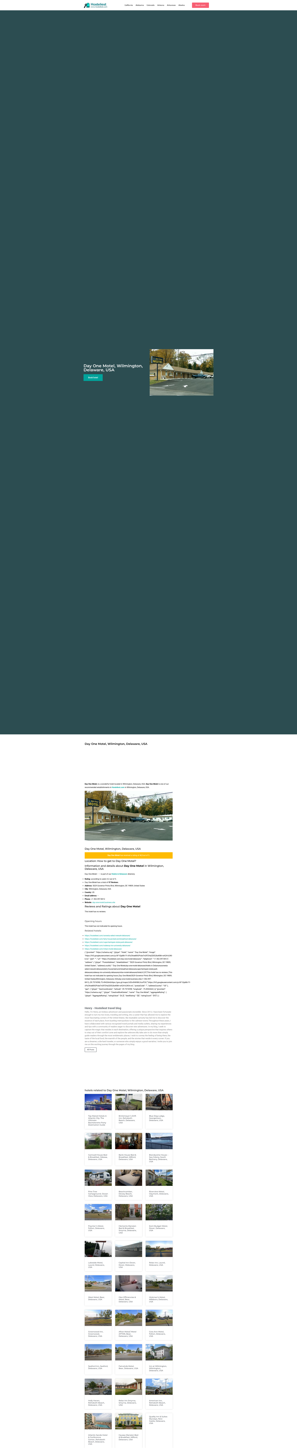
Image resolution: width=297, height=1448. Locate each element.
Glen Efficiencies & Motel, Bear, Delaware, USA (127, 1299)
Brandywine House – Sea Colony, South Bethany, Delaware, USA (158, 1158)
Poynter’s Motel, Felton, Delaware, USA (96, 1228)
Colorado (151, 5)
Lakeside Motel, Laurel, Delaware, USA (96, 1265)
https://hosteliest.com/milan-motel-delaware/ (103, 949)
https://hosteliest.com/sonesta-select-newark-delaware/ (107, 935)
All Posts (90, 1050)
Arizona (160, 5)
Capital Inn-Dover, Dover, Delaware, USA (127, 1265)
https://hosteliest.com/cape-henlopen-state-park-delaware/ (109, 942)
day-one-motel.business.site (103, 902)
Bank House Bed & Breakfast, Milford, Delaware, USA (127, 1157)
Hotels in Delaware (119, 874)
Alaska (181, 5)
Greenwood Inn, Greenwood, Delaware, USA (95, 1334)
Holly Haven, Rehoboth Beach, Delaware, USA (96, 1403)
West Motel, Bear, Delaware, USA (96, 1298)
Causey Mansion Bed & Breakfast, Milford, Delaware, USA (128, 1437)
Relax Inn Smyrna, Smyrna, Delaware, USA (128, 1403)
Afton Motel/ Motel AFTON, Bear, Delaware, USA (127, 1334)
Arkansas (171, 5)
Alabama (140, 5)
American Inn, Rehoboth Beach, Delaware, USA (157, 1403)
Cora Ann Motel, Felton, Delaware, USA (157, 1334)
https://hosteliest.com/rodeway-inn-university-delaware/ (108, 945)
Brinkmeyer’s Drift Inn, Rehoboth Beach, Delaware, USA (127, 1119)
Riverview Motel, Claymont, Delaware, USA (159, 1193)
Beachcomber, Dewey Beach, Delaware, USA (126, 1193)
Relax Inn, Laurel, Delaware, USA (157, 1264)
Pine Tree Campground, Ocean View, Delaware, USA (98, 1193)
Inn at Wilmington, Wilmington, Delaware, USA (158, 1368)
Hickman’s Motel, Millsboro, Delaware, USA (158, 1299)
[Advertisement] (129, 764)
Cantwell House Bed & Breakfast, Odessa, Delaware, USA (98, 1157)
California (129, 5)
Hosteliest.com (118, 787)
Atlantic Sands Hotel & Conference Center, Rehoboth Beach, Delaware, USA (97, 1439)
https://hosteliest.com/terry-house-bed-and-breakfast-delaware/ (111, 939)
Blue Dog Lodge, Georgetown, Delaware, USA (157, 1118)
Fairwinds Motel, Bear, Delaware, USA (128, 1367)
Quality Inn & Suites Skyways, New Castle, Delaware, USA (158, 1420)
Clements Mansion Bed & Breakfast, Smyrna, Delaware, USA (128, 1229)
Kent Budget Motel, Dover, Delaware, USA (158, 1228)
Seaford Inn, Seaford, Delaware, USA (98, 1367)
